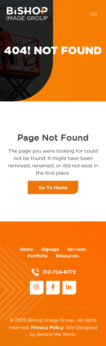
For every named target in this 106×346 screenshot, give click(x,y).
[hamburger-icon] (93, 14)
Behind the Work (56, 334)
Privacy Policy (47, 327)
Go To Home (53, 187)
